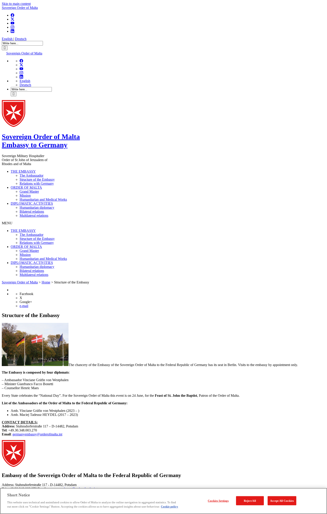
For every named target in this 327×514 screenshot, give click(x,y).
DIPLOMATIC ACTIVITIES (32, 203)
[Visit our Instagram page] (12, 27)
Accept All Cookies (282, 500)
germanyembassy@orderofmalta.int (37, 434)
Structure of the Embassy (37, 179)
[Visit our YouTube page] (12, 23)
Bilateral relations (32, 211)
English (7, 39)
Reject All (250, 500)
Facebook (26, 294)
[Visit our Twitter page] (12, 19)
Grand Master (29, 191)
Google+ (26, 302)
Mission (25, 195)
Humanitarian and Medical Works (43, 199)
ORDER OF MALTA (26, 187)
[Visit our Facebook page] (12, 15)
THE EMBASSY (23, 171)
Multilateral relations (34, 215)
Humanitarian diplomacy (37, 207)
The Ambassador (31, 175)
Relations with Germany (37, 183)
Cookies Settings (218, 500)
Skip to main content (16, 4)
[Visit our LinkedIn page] (12, 31)
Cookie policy (169, 506)
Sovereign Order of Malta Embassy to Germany (41, 141)
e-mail (24, 306)
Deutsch (20, 39)
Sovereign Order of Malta (20, 8)
